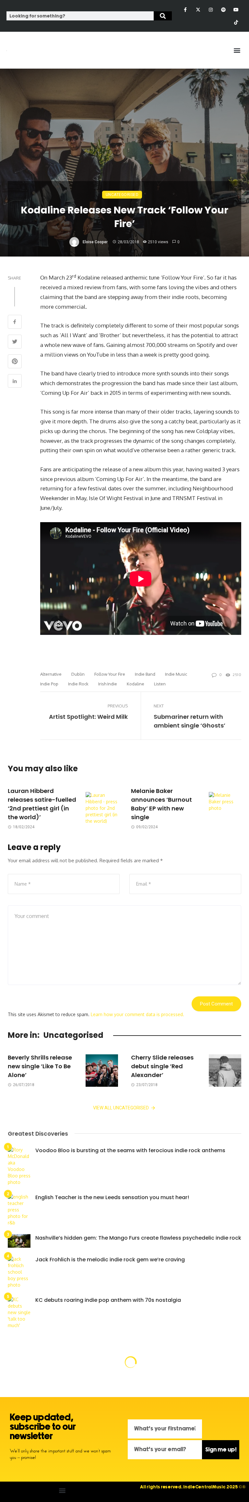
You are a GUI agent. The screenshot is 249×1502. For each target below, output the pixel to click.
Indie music (176, 674)
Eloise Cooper (95, 242)
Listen (160, 683)
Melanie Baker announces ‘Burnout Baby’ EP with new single (161, 804)
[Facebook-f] (185, 9)
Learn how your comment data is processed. (137, 1014)
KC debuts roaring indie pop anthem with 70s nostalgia (108, 1300)
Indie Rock (78, 683)
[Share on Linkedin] (15, 381)
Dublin (78, 674)
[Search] (163, 15)
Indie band (145, 674)
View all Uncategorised (121, 1107)
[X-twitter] (198, 9)
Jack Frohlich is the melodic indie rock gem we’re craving (110, 1259)
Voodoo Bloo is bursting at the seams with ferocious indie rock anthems (130, 1150)
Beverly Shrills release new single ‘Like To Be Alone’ (40, 1066)
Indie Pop (49, 683)
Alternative (51, 674)
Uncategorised (122, 194)
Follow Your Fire (109, 674)
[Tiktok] (236, 22)
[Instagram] (210, 9)
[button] (237, 50)
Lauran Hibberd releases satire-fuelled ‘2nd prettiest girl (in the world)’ (42, 804)
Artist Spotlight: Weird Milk (88, 717)
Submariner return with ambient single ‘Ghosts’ (189, 721)
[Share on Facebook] (15, 322)
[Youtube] (236, 9)
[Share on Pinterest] (15, 362)
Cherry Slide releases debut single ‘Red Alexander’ (162, 1066)
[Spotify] (223, 9)
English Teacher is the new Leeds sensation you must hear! (112, 1197)
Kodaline (135, 683)
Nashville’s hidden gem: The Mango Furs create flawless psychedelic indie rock (138, 1238)
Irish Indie (107, 683)
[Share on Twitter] (15, 342)
